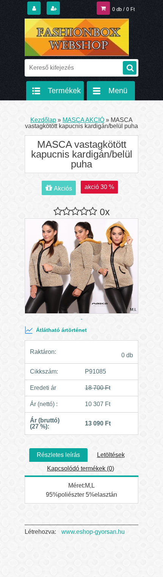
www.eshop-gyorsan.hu (93, 532)
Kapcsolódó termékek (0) (80, 468)
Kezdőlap (43, 120)
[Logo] (77, 37)
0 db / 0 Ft (123, 9)
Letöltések (111, 455)
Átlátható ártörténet (61, 330)
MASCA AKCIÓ (83, 120)
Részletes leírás (58, 455)
